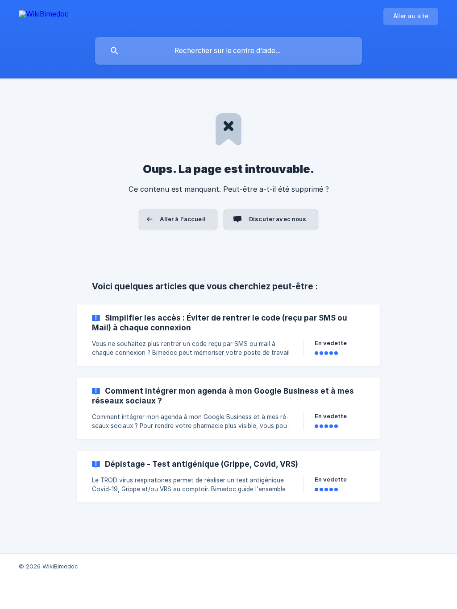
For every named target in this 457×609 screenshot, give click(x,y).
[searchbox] (228, 51)
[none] (44, 15)
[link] (228, 335)
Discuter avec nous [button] (278, 218)
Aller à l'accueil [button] (183, 218)
